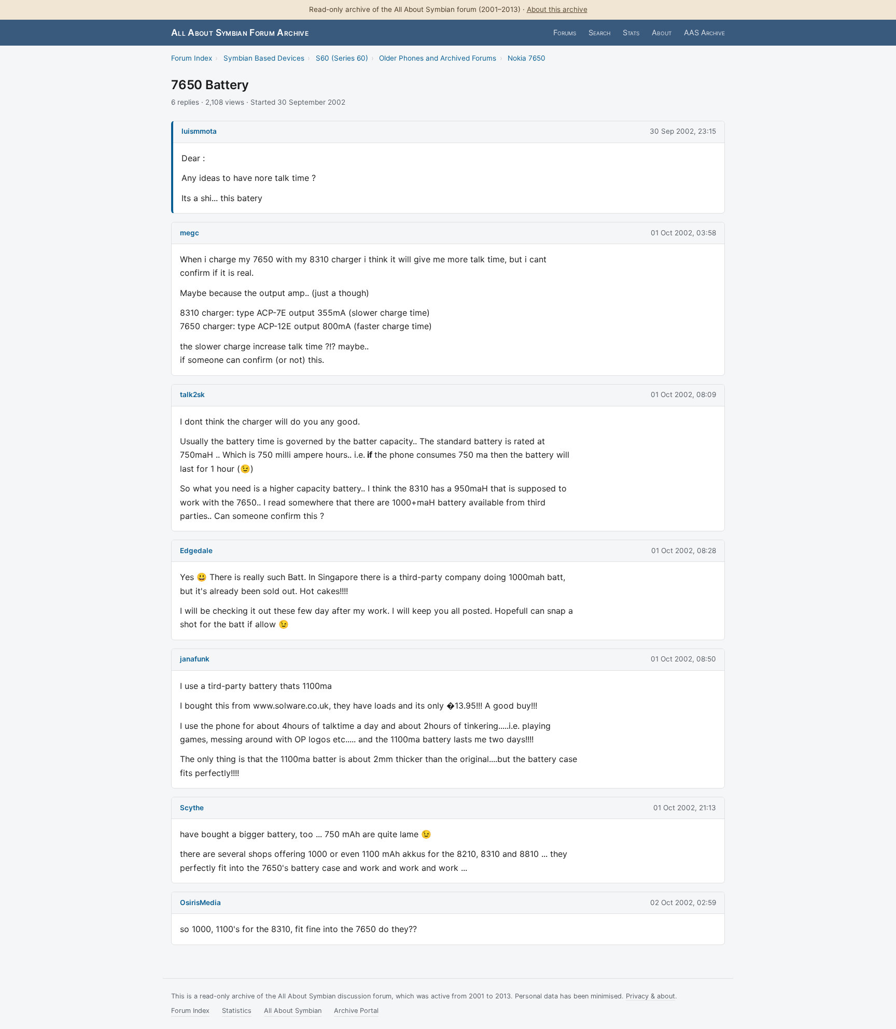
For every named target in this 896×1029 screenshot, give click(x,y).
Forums (564, 32)
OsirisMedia (200, 902)
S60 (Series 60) (342, 58)
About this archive (557, 9)
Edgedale (196, 550)
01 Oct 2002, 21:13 (684, 808)
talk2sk (192, 394)
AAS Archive (704, 32)
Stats (631, 32)
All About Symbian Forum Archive (240, 32)
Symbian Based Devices (263, 58)
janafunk (194, 659)
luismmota (199, 131)
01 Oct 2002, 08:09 (683, 394)
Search (599, 32)
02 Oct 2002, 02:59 (683, 902)
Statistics (236, 1010)
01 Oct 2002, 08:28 (683, 550)
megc (189, 233)
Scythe (192, 808)
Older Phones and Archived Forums (437, 58)
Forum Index (191, 58)
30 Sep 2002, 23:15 (683, 131)
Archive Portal (356, 1010)
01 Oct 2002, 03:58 (683, 233)
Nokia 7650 (526, 58)
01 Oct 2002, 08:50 (683, 659)
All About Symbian (292, 1010)
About (661, 32)
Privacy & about (650, 996)
